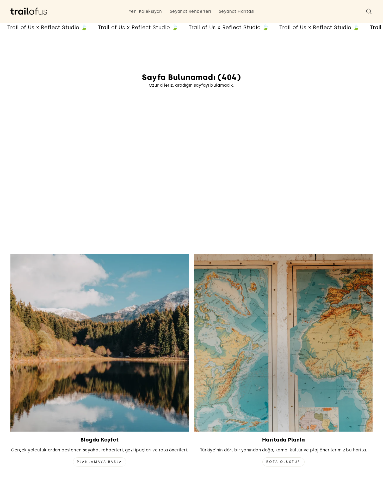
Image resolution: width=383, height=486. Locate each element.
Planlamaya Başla (99, 462)
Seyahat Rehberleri (190, 11)
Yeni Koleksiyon (145, 11)
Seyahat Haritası (236, 11)
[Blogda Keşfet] (99, 343)
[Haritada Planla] (283, 343)
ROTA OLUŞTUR (283, 462)
